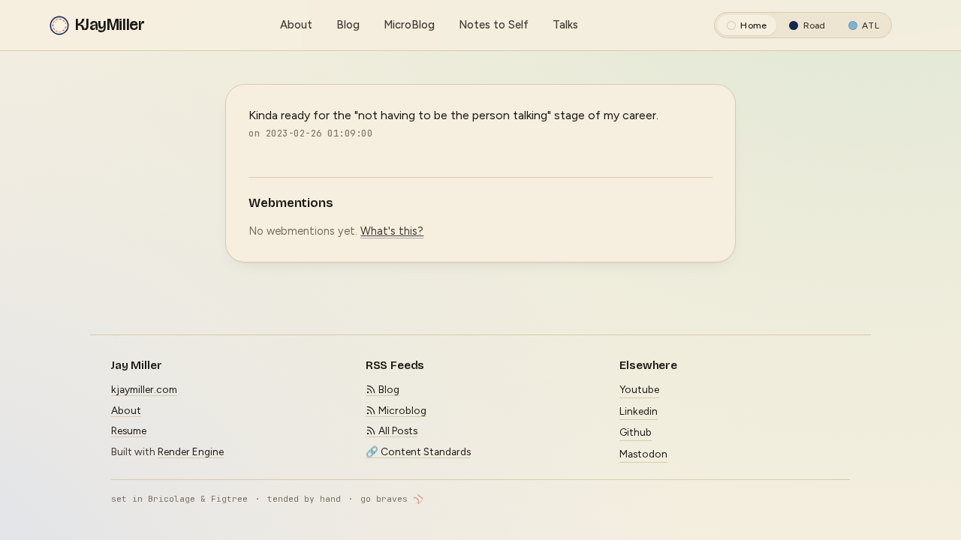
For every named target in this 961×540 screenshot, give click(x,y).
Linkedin (638, 411)
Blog (348, 25)
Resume (128, 430)
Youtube (639, 389)
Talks (565, 25)
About (296, 25)
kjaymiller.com (144, 389)
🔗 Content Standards (418, 452)
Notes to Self (494, 25)
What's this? (391, 231)
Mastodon (643, 454)
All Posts (396, 430)
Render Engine (191, 452)
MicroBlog (409, 25)
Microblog (401, 410)
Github (635, 432)
